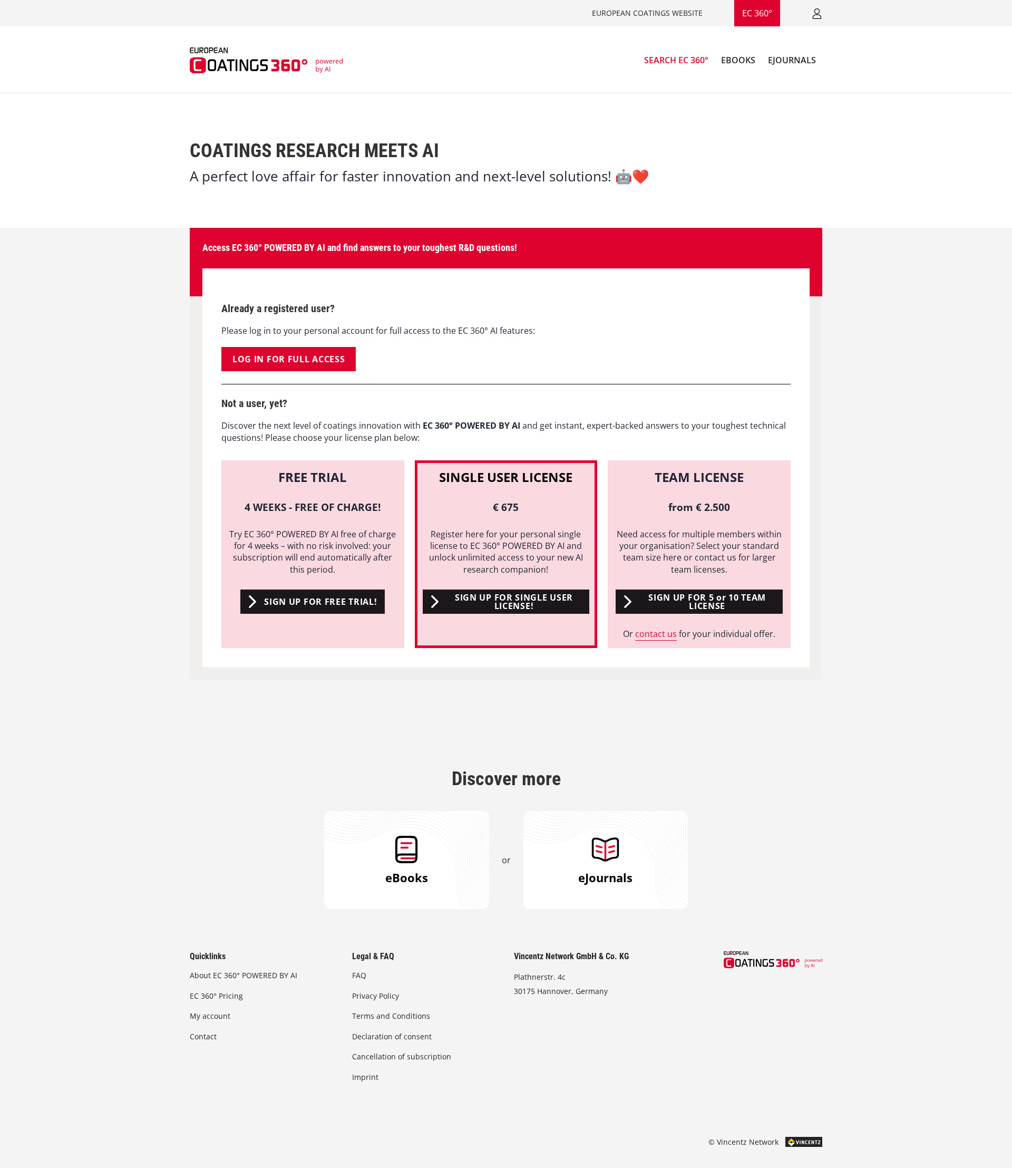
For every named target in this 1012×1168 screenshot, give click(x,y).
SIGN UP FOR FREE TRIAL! (320, 601)
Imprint (365, 1077)
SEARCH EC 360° (676, 60)
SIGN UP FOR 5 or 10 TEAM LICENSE (707, 602)
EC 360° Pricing (216, 996)
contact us (656, 634)
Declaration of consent (392, 1036)
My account (210, 1016)
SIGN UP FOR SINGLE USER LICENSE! (514, 602)
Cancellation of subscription (401, 1056)
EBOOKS (738, 60)
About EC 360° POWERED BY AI (243, 975)
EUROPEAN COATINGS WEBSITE (647, 13)
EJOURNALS (792, 60)
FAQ (359, 975)
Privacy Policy (375, 996)
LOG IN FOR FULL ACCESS (288, 359)
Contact (203, 1036)
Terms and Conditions (391, 1016)
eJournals (605, 877)
